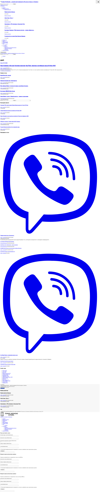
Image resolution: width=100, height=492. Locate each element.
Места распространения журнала (10, 47)
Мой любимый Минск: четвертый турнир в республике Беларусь (14, 86)
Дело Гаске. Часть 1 (9, 18)
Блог (3, 43)
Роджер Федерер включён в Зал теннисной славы (10, 127)
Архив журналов (5, 50)
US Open (2, 70)
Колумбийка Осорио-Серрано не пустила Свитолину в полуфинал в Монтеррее (10, 248)
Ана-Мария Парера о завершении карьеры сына (9, 355)
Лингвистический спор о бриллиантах (8, 80)
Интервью (5, 375)
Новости (1, 63)
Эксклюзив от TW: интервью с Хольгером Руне (15, 24)
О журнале (4, 45)
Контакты (6, 49)
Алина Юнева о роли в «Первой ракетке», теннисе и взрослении (14, 96)
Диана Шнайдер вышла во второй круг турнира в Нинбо (7, 364)
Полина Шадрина (3, 98)
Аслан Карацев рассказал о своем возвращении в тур (7, 251)
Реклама (6, 46)
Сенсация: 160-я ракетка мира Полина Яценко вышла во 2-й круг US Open (14, 105)
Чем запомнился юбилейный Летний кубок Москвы (7, 241)
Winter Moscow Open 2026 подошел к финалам (6, 361)
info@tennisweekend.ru (11, 386)
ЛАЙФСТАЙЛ (5, 42)
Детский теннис (6, 374)
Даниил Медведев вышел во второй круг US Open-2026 (10, 110)
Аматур (3, 421)
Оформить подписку (8, 48)
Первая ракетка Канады (10, 12)
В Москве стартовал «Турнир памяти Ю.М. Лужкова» (10, 121)
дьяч (10, 70)
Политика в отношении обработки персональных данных (31, 411)
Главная (3, 7)
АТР (4, 371)
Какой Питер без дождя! (5, 75)
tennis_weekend (3, 68)
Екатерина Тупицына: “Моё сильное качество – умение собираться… (19, 30)
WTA (4, 370)
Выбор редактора (5, 8)
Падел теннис (5, 379)
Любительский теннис (7, 377)
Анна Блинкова (6, 70)
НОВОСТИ (4, 40)
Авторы (6, 44)
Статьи (4, 381)
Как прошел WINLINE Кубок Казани (7, 91)
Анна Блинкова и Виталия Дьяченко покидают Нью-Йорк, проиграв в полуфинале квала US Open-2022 (28, 65)
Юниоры (5, 382)
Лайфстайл (5, 376)
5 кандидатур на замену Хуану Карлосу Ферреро (15, 36)
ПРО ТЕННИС (5, 63)
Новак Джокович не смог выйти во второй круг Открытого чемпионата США (14, 116)
